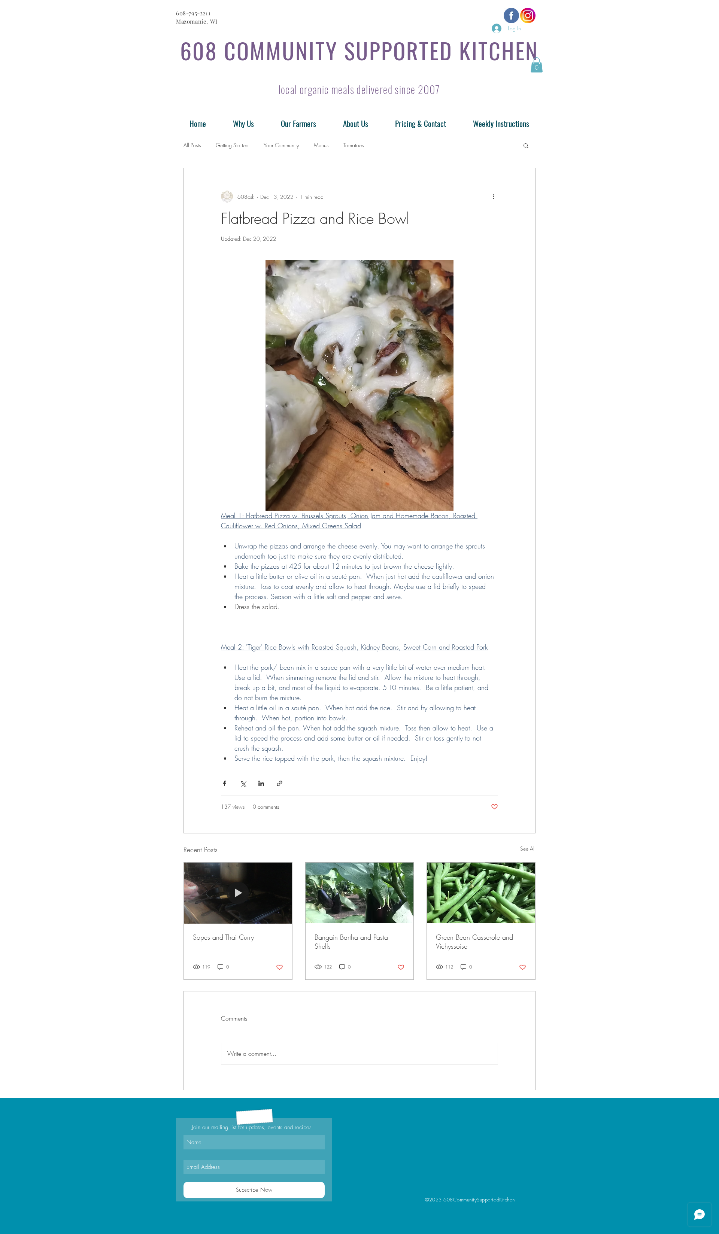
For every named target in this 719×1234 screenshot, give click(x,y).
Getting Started (232, 145)
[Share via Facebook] (224, 783)
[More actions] (493, 196)
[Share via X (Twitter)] (242, 783)
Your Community (281, 145)
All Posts (192, 145)
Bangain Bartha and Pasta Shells (351, 942)
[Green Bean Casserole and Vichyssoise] (481, 893)
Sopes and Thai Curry (223, 937)
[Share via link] (279, 783)
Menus (321, 145)
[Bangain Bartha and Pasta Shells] (360, 893)
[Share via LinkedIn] (261, 783)
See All (528, 848)
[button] (536, 65)
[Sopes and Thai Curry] (238, 893)
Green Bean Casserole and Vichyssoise (474, 942)
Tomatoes (353, 145)
